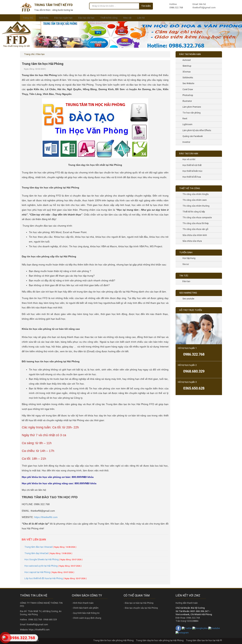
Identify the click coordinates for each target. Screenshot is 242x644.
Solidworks (186, 77)
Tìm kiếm (146, 6)
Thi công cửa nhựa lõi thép (194, 223)
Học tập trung (187, 258)
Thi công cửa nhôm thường (194, 206)
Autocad (185, 60)
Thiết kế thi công (108, 17)
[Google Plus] (200, 628)
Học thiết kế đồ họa (190, 177)
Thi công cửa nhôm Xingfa (194, 194)
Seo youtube (187, 298)
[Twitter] (187, 628)
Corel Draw (186, 89)
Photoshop (186, 95)
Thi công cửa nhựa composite (196, 217)
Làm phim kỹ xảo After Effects (195, 130)
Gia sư (184, 264)
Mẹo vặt (127, 17)
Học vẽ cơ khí (187, 159)
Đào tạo (185, 281)
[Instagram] (182, 632)
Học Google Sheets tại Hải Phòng (53, 559)
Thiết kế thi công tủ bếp (192, 211)
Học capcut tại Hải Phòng (49, 572)
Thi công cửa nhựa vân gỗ (194, 229)
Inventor (185, 142)
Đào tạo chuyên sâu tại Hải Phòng (141, 608)
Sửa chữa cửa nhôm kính (193, 235)
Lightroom (186, 124)
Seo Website (187, 83)
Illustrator (186, 101)
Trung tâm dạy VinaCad (48, 553)
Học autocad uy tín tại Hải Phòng (52, 565)
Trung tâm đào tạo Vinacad (50, 547)
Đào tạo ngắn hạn (63, 17)
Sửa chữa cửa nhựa (191, 241)
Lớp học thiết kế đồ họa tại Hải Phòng (55, 578)
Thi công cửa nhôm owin (193, 200)
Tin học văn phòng (190, 113)
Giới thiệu (44, 17)
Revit (183, 118)
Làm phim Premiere (190, 107)
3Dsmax (185, 72)
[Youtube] (214, 628)
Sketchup (185, 66)
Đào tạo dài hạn (86, 17)
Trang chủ (28, 17)
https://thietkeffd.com (46, 517)
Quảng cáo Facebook (191, 136)
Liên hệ (141, 17)
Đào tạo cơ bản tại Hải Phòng (139, 603)
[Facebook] (178, 628)
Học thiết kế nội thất (191, 165)
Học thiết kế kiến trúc (191, 171)
